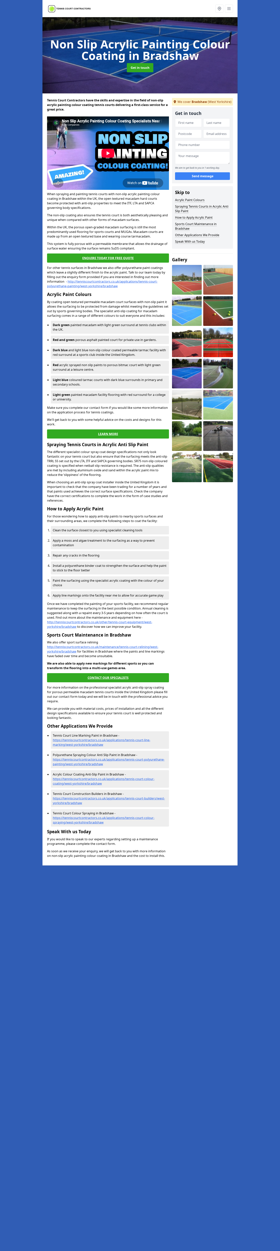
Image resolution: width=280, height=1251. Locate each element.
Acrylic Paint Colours (190, 200)
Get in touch (140, 68)
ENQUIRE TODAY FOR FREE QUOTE (108, 258)
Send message (202, 176)
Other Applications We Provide (197, 235)
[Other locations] (219, 9)
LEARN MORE (108, 434)
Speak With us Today (190, 241)
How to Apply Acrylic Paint (194, 217)
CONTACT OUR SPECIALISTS (108, 678)
